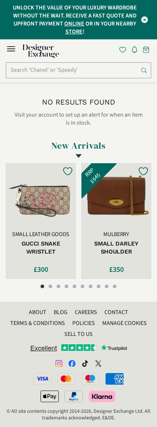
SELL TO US (78, 334)
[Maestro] (90, 379)
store (74, 32)
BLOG (61, 312)
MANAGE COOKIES (124, 323)
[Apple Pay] (50, 396)
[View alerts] (136, 51)
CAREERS (86, 312)
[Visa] (42, 379)
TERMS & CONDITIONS (37, 323)
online (74, 24)
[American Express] (115, 379)
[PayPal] (74, 396)
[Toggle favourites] (124, 49)
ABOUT (37, 312)
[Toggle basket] (146, 49)
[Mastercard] (66, 379)
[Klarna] (102, 396)
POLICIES (83, 323)
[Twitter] (98, 363)
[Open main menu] (11, 49)
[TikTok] (85, 363)
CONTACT (116, 312)
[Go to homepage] (41, 51)
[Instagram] (58, 363)
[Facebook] (72, 363)
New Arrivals (78, 146)
